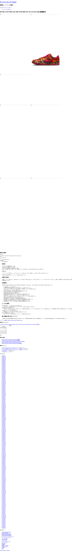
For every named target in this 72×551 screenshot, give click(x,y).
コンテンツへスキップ (7, 7)
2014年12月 (4, 478)
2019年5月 (3, 424)
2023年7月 (3, 375)
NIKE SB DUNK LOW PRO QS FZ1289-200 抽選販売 (11, 340)
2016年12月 (4, 454)
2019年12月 (4, 417)
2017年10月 (4, 443)
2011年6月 (3, 521)
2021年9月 (3, 395)
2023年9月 (3, 373)
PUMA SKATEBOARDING (6, 535)
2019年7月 (3, 422)
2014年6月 (3, 484)
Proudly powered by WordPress (5, 550)
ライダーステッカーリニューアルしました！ (10, 347)
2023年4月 (3, 377)
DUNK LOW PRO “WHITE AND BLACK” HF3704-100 (11, 342)
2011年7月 (3, 520)
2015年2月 (3, 476)
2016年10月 (4, 456)
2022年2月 (3, 391)
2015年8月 (3, 470)
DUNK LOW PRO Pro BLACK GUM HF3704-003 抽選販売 (12, 343)
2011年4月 (3, 523)
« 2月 (1, 335)
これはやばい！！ (5, 350)
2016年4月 (3, 462)
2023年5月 (3, 376)
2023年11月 (4, 371)
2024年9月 (3, 360)
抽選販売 (5, 320)
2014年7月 (3, 483)
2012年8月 (3, 507)
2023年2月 (3, 379)
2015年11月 (4, 467)
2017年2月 (3, 452)
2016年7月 (3, 459)
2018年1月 (3, 440)
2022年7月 (3, 386)
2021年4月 (3, 400)
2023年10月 (4, 372)
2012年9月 (3, 506)
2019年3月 (3, 426)
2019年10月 (4, 419)
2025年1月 (3, 356)
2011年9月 (3, 518)
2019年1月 (3, 428)
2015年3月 (3, 475)
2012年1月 (3, 514)
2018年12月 (4, 429)
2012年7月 (3, 508)
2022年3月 (3, 390)
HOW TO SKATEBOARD (6, 533)
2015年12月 (4, 466)
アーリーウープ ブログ (8, 2)
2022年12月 (4, 381)
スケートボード (4, 540)
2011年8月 (3, 519)
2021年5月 (3, 399)
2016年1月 (3, 465)
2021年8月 (3, 396)
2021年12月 (4, 393)
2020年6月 (3, 411)
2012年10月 (4, 505)
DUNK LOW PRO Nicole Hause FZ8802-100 (8, 324)
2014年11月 (4, 479)
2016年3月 (3, 463)
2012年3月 (3, 512)
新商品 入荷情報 (5, 545)
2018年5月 (3, 436)
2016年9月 (3, 457)
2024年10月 (4, 359)
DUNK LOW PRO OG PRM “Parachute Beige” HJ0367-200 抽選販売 (13, 341)
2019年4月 (3, 425)
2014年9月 (3, 481)
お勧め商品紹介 (4, 539)
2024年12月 (4, 357)
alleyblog (20, 320)
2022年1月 (3, 392)
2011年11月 (4, 516)
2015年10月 (4, 468)
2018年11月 (4, 430)
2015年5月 (3, 473)
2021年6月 (3, 398)
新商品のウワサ (4, 546)
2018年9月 (3, 432)
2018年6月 (3, 435)
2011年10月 (4, 517)
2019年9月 (3, 420)
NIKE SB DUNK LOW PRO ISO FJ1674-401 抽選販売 (11, 339)
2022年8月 (3, 385)
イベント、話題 (4, 538)
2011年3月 (3, 524)
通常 (3, 548)
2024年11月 (4, 358)
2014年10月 (4, 480)
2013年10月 (4, 493)
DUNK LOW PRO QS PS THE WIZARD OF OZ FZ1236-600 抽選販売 (28, 324)
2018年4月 (3, 437)
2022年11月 (4, 382)
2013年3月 (3, 500)
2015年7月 (3, 471)
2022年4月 (3, 389)
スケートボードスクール (6, 541)
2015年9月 (3, 469)
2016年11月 (4, 455)
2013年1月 (3, 502)
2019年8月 (3, 421)
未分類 (3, 547)
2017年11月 (4, 442)
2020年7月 (3, 410)
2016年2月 (3, 464)
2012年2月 (3, 513)
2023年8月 (3, 374)
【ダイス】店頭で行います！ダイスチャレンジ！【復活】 (12, 348)
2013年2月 (3, 501)
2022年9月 (3, 384)
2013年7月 (3, 496)
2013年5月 (3, 498)
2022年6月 (3, 387)
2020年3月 (3, 414)
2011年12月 (4, 515)
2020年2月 (3, 415)
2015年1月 (3, 477)
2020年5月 (3, 412)
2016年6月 (3, 460)
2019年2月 (3, 427)
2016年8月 (3, 458)
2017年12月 (4, 441)
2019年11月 (4, 418)
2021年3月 (3, 401)
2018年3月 (3, 438)
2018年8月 (3, 433)
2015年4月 (3, 474)
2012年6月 (3, 509)
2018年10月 (4, 431)
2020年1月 (3, 416)
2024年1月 (3, 369)
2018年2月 (3, 439)
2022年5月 (3, 388)
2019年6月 (3, 423)
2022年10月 (4, 383)
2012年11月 (4, 504)
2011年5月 (3, 522)
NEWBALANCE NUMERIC (6, 534)
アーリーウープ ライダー (6, 537)
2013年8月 (3, 495)
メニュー (1, 7)
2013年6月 (3, 497)
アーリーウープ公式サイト (6, 9)
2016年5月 (3, 461)
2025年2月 (3, 355)
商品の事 (3, 543)
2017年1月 (3, 453)
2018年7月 (3, 434)
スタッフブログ (4, 542)
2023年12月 (4, 370)
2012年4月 (3, 511)
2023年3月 (3, 378)
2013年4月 (3, 499)
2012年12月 (4, 503)
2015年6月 (3, 472)
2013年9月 (3, 494)
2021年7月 (3, 397)
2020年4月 (3, 413)
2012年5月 (3, 510)
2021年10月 (4, 394)
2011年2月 (3, 525)
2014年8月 (3, 482)
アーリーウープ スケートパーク (8, 536)
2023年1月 (3, 380)
